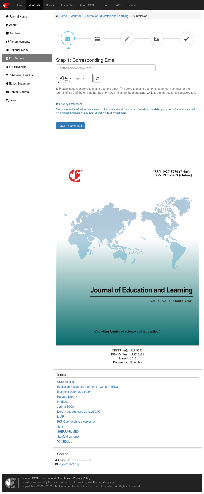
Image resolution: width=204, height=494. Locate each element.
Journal (76, 16)
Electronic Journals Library (74, 392)
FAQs (118, 5)
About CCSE (88, 5)
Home (19, 5)
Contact (132, 5)
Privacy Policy (81, 478)
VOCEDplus (64, 441)
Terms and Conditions (56, 478)
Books (50, 5)
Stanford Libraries (68, 436)
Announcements (19, 41)
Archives (14, 33)
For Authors (16, 58)
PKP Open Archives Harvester (76, 421)
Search (13, 100)
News (105, 5)
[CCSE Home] (6, 5)
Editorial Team (18, 50)
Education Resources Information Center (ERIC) (87, 387)
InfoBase (62, 401)
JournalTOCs (65, 406)
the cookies (100, 482)
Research (66, 5)
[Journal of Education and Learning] (127, 252)
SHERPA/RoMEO (68, 431)
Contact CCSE (31, 478)
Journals (34, 5)
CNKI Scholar (65, 382)
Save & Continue (69, 126)
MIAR (60, 416)
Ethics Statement (19, 83)
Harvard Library (67, 397)
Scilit (60, 426)
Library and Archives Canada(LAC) (79, 411)
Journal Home (18, 16)
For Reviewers (17, 67)
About (12, 25)
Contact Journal (19, 92)
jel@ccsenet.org (69, 464)
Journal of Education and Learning (106, 16)
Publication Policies (20, 75)
